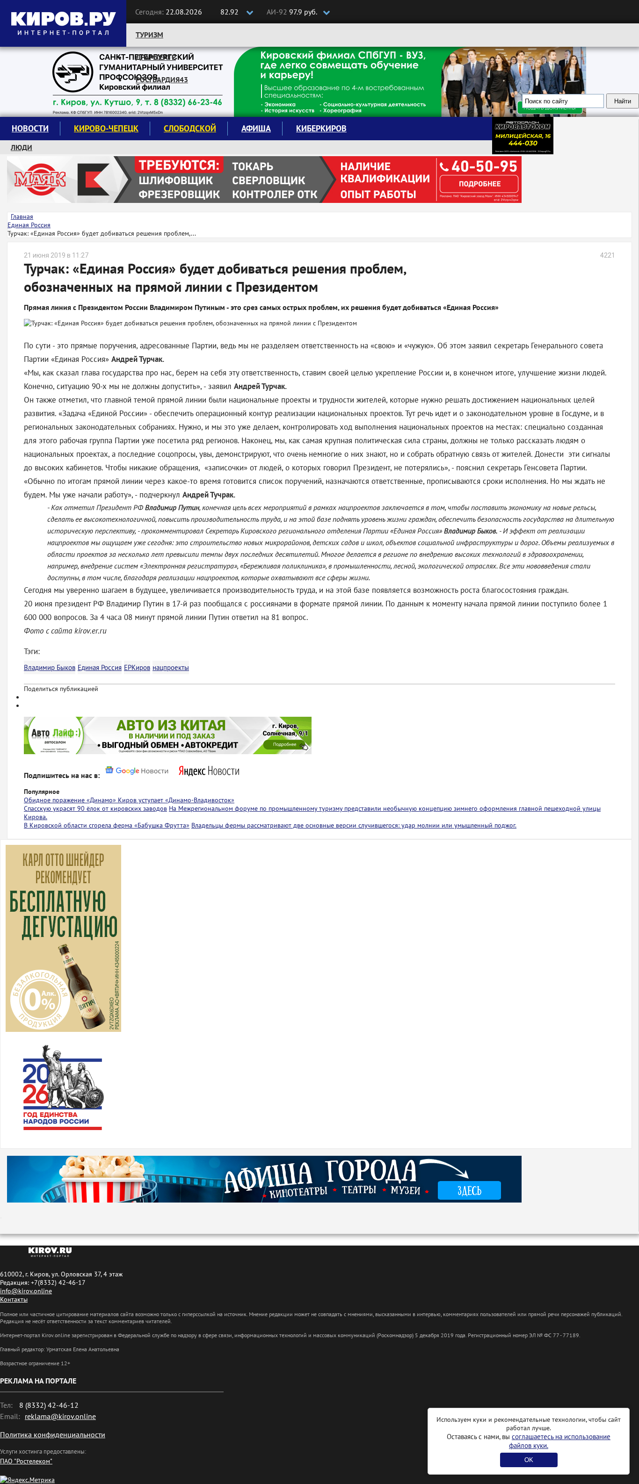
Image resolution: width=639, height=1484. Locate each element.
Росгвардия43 (162, 79)
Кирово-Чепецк (106, 128)
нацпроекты (170, 667)
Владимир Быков (49, 667)
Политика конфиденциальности (52, 1434)
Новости (30, 128)
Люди (21, 147)
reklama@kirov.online (60, 1416)
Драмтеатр (156, 57)
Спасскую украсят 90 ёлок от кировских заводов (95, 808)
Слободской (190, 128)
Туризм (149, 34)
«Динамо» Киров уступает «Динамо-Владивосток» (160, 800)
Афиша (256, 128)
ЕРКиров (137, 667)
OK (528, 1459)
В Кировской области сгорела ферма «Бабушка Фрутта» (106, 825)
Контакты (14, 1299)
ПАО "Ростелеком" (26, 1461)
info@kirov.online (26, 1291)
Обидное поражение (55, 800)
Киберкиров (321, 128)
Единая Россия (100, 667)
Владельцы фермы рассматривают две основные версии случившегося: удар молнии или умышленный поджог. (353, 825)
